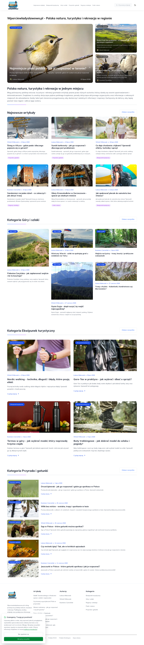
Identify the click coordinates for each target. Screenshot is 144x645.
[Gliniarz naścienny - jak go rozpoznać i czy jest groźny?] (116, 68)
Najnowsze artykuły (39, 5)
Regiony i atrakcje (86, 5)
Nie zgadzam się (23, 634)
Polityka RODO (52, 638)
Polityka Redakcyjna (65, 638)
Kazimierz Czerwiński (14, 190)
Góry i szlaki (63, 5)
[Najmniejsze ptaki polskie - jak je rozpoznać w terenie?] (50, 53)
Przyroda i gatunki (74, 5)
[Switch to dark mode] (135, 5)
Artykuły (37, 591)
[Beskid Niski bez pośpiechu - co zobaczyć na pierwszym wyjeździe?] (116, 38)
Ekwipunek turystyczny (52, 5)
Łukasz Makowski (57, 142)
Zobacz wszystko (128, 112)
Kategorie (90, 591)
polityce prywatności (30, 629)
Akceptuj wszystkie (23, 639)
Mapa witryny (76, 638)
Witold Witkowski (13, 142)
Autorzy (63, 591)
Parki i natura (96, 5)
